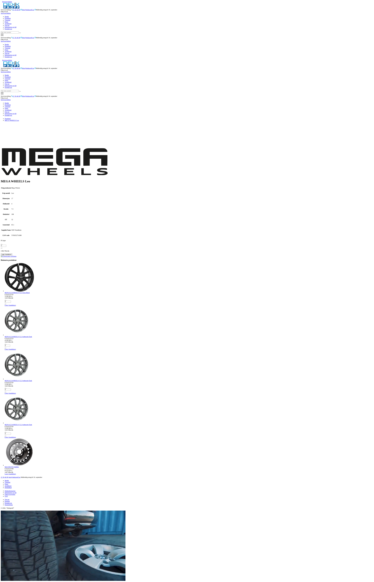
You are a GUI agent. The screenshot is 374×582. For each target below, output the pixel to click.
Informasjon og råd (10, 27)
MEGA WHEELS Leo (12, 120)
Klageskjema (9, 505)
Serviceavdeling (7, 2)
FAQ (6, 496)
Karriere (7, 501)
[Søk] (20, 91)
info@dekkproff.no (14, 477)
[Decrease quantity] (1, 244)
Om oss (7, 25)
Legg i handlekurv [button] (10, 305)
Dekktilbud (8, 487)
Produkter (8, 18)
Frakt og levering (10, 494)
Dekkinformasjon (10, 491)
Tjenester (7, 20)
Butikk (7, 16)
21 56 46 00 (4, 477)
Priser (6, 22)
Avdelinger (8, 23)
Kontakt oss (8, 29)
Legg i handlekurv (6, 254)
